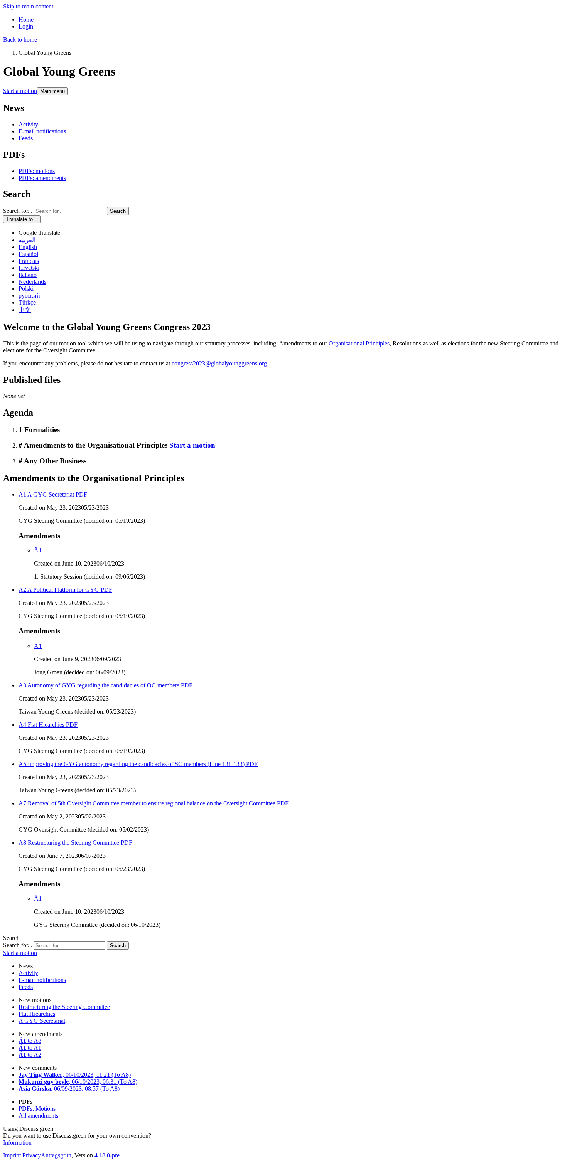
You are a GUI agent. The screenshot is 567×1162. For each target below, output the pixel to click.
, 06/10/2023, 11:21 (75, 1074)
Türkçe (27, 302)
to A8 (30, 1040)
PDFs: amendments (42, 178)
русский (29, 295)
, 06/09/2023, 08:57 (69, 1088)
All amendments (38, 1115)
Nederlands (32, 281)
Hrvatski (29, 267)
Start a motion (20, 91)
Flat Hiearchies (37, 1013)
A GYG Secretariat (42, 1020)
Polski (26, 288)
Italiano (28, 274)
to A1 (30, 1047)
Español (28, 254)
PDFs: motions (37, 171)
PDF (80, 494)
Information (17, 1142)
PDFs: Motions (37, 1108)
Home (26, 19)
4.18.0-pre (107, 1155)
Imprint (12, 1155)
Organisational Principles (359, 343)
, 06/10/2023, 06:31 (78, 1081)
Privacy (31, 1155)
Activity (28, 124)
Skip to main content (28, 6)
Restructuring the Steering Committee (64, 1007)
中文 (25, 309)
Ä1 (38, 550)
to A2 (30, 1054)
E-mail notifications (42, 131)
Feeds (26, 138)
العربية (27, 240)
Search (118, 211)
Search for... (17, 210)
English (28, 247)
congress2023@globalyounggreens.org (219, 363)
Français (29, 261)
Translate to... (21, 219)
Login (26, 26)
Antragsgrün (56, 1155)
